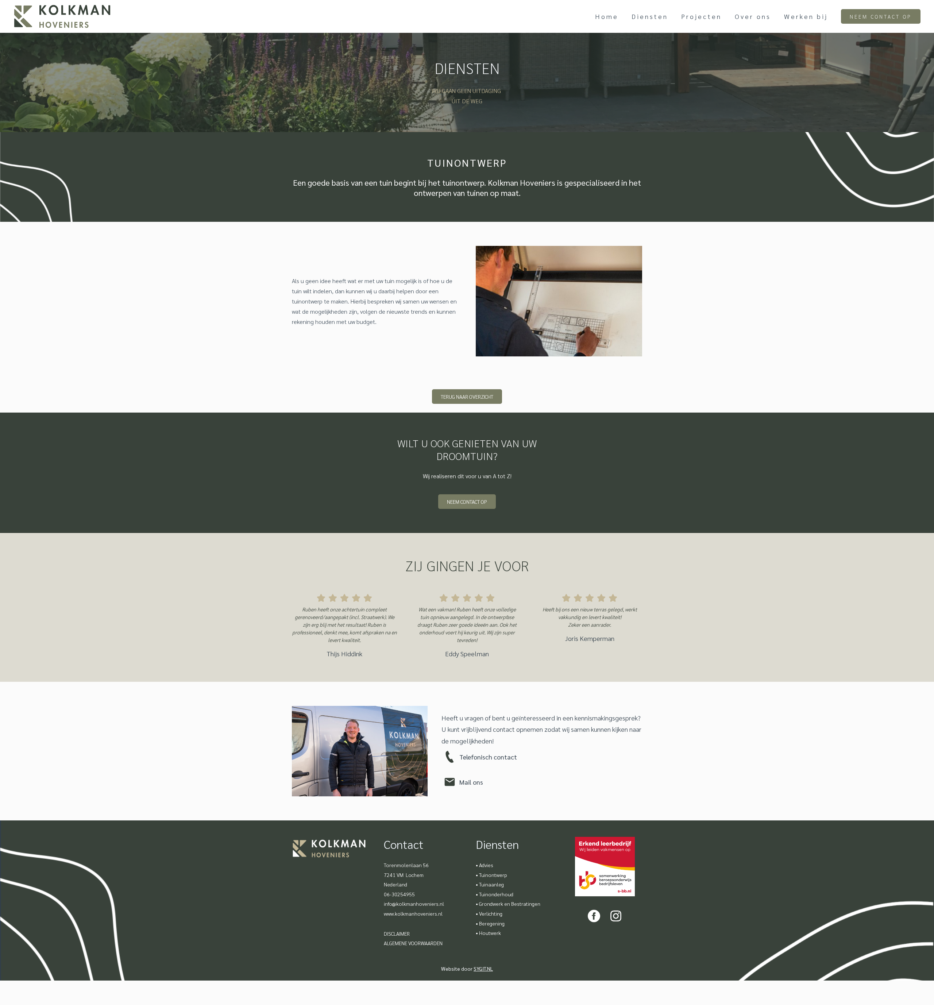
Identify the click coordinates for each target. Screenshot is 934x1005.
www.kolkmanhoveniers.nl (413, 913)
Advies (486, 865)
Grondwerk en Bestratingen (509, 903)
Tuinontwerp (493, 874)
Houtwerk (490, 932)
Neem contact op (881, 16)
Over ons (753, 16)
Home (606, 16)
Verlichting (490, 913)
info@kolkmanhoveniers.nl (414, 903)
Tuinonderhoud (496, 894)
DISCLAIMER (397, 933)
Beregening (492, 923)
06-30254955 (399, 894)
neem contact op (467, 501)
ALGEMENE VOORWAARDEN (413, 943)
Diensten (650, 16)
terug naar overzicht (467, 396)
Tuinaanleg (491, 884)
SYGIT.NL (483, 968)
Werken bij (806, 16)
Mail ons (471, 782)
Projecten (701, 16)
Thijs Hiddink (344, 653)
